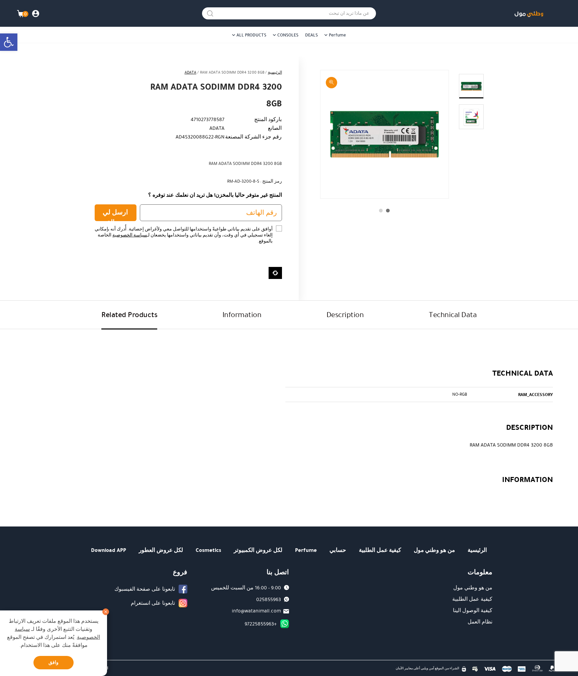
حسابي (337, 550)
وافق (54, 662)
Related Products (129, 314)
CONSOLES (287, 35)
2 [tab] (381, 210)
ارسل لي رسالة (115, 214)
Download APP (108, 550)
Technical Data (453, 314)
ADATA (190, 72)
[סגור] (105, 611)
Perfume (337, 35)
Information (242, 314)
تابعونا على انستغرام (153, 603)
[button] (8, 42)
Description (345, 314)
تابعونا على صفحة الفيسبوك (144, 589)
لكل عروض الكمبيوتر (258, 550)
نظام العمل (480, 621)
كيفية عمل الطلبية (380, 550)
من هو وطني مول (434, 550)
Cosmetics (208, 550)
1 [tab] (388, 210)
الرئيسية (275, 72)
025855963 (268, 599)
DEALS (311, 35)
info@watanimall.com (256, 610)
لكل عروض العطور (161, 550)
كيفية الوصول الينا (472, 610)
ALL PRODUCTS (251, 35)
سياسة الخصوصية (129, 235)
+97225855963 (261, 623)
